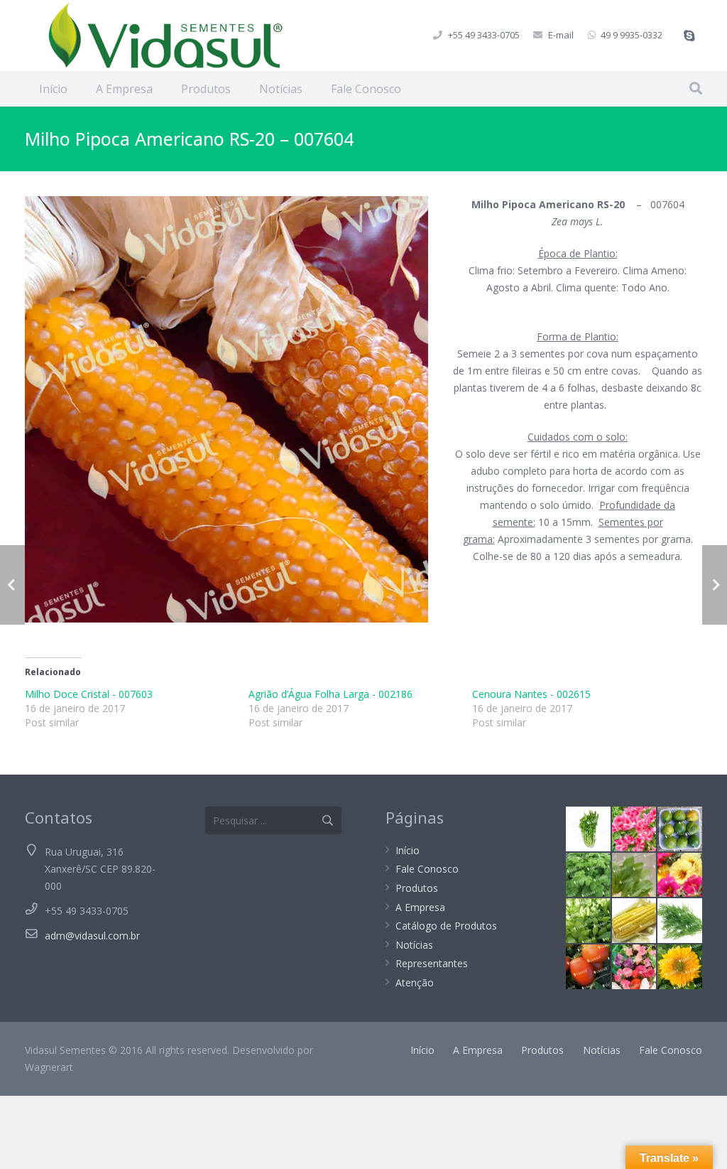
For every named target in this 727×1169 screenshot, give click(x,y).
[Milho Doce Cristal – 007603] (634, 920)
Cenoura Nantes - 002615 (531, 694)
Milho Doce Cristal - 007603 (89, 694)
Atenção (414, 982)
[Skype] (689, 35)
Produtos (416, 888)
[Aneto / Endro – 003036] (679, 920)
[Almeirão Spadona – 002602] (634, 875)
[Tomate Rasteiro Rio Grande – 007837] (588, 966)
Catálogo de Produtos (446, 925)
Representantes (431, 963)
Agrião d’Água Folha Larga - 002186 (330, 694)
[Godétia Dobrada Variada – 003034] (634, 829)
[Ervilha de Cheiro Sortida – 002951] (634, 966)
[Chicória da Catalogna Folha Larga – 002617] (588, 829)
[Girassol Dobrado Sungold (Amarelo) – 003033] (679, 966)
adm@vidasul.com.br (92, 935)
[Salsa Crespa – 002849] (588, 875)
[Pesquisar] (696, 88)
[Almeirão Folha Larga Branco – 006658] (588, 920)
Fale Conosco (427, 869)
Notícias (414, 945)
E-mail (561, 34)
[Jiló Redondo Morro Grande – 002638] (679, 829)
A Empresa (420, 907)
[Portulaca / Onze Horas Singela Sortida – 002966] (679, 875)
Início (407, 850)
